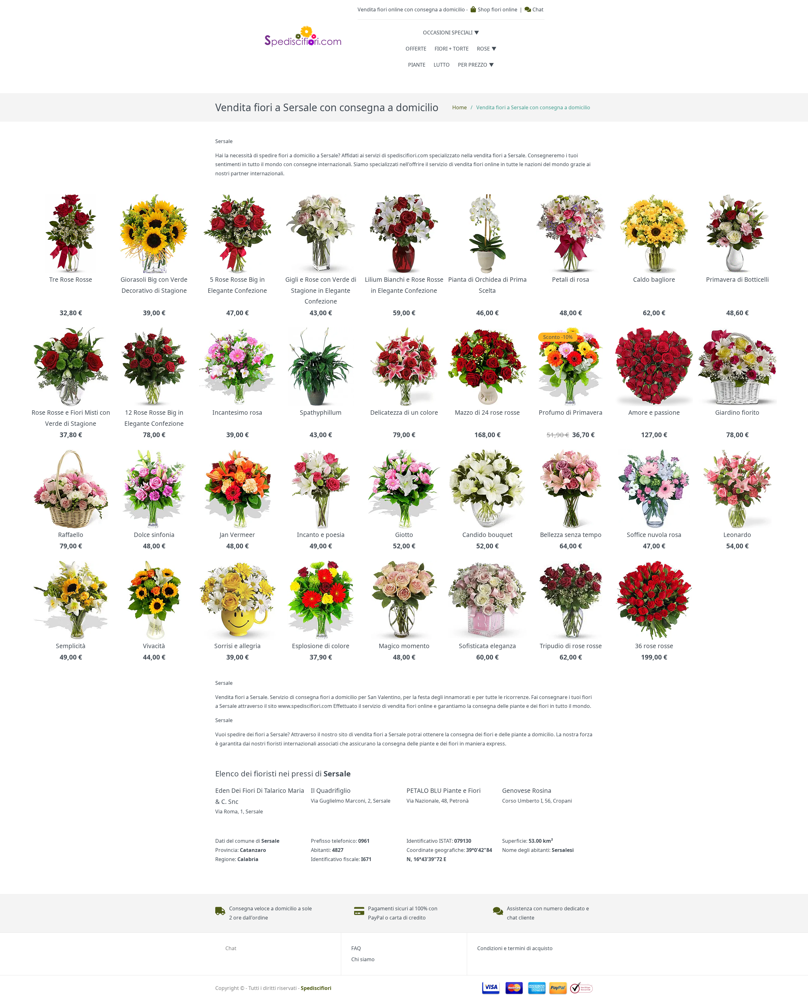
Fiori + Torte (452, 48)
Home (459, 107)
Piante (416, 64)
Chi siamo (363, 959)
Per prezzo (472, 64)
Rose (483, 48)
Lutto (442, 64)
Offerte (416, 48)
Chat (537, 9)
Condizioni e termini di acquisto (515, 948)
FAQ (356, 948)
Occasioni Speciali (447, 32)
